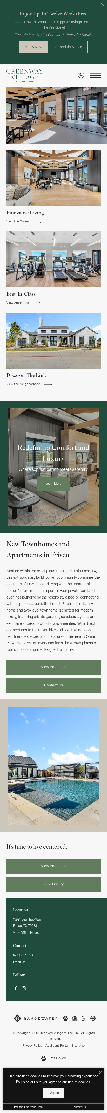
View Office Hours (26, 933)
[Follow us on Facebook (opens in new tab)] (15, 988)
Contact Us (53, 685)
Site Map (78, 1045)
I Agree (53, 1093)
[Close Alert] (102, 6)
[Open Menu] (95, 75)
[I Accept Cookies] (100, 1073)
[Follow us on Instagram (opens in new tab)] (24, 988)
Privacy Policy (32, 1045)
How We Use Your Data (28, 1107)
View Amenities (53, 667)
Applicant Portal (57, 1045)
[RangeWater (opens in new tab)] (35, 1018)
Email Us (19, 962)
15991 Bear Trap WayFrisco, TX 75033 (27, 922)
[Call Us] (81, 76)
